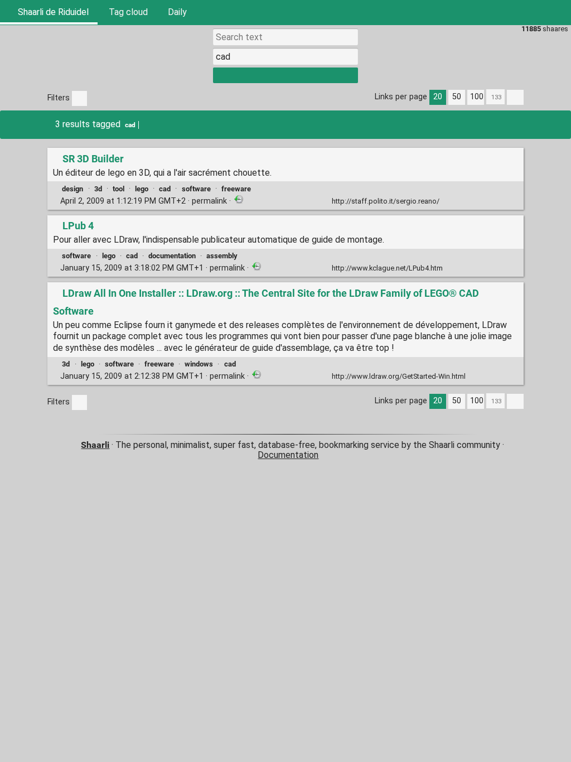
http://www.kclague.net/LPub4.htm (387, 268)
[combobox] (285, 56)
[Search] (505, 12)
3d (98, 189)
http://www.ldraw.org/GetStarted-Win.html (398, 376)
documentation (172, 256)
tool (118, 189)
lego (141, 189)
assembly (222, 256)
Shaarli (95, 445)
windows (199, 364)
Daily (177, 12)
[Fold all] (515, 97)
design (72, 189)
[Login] (558, 12)
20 (437, 97)
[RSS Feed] (532, 12)
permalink (143, 201)
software (196, 189)
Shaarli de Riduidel (52, 12)
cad (130, 125)
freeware (236, 189)
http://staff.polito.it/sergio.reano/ (385, 201)
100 (476, 97)
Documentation (288, 455)
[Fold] (447, 200)
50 (456, 97)
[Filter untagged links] (79, 98)
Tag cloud (128, 12)
